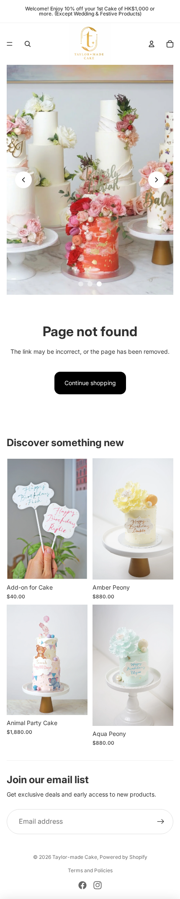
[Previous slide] (23, 179)
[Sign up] (161, 821)
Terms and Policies (90, 870)
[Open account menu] (151, 44)
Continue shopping (90, 382)
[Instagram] (98, 885)
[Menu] (9, 44)
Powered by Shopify (123, 857)
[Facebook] (82, 885)
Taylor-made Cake (74, 857)
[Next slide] (156, 179)
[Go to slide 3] (99, 283)
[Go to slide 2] (90, 283)
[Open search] (27, 44)
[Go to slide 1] (80, 283)
